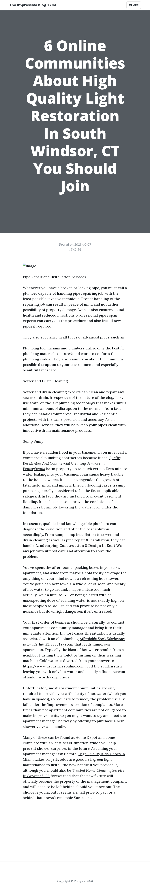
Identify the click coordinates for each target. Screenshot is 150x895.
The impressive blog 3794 (32, 5)
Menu (132, 5)
